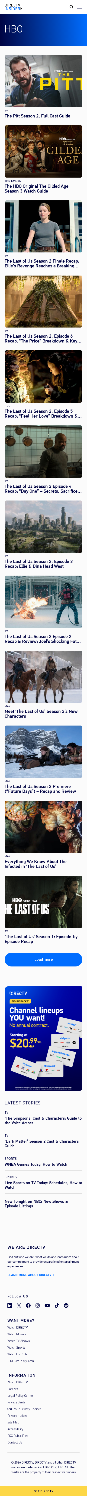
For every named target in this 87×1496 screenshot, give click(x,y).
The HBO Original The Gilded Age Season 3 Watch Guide (36, 188)
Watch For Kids (17, 1354)
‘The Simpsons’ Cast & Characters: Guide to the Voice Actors (43, 1120)
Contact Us (14, 1442)
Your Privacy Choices (27, 1409)
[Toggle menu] (80, 7)
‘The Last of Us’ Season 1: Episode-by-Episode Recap (42, 939)
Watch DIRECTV (17, 1327)
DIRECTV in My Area (20, 1361)
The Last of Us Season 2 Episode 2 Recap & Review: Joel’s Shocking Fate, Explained (42, 639)
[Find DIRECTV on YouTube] (47, 1305)
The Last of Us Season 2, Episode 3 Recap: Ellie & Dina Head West (39, 564)
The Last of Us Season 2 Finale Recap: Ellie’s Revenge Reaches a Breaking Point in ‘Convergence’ (42, 263)
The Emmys (13, 180)
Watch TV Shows (18, 1341)
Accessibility (15, 1429)
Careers (12, 1389)
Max (8, 706)
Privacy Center (17, 1402)
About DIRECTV (17, 1382)
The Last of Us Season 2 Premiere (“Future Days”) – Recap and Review (40, 789)
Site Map (13, 1422)
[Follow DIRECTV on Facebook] (28, 1305)
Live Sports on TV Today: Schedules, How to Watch (43, 1185)
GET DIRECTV (44, 1491)
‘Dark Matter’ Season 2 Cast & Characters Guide (42, 1144)
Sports (11, 1158)
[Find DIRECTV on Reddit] (66, 1305)
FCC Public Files (17, 1436)
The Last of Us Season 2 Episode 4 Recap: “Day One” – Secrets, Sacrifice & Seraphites (43, 489)
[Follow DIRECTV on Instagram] (37, 1305)
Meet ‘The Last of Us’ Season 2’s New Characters (41, 714)
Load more (43, 959)
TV (6, 110)
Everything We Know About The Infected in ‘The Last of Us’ (36, 864)
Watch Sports (16, 1348)
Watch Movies (16, 1334)
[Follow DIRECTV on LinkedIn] (9, 1305)
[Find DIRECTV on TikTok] (57, 1305)
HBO (7, 405)
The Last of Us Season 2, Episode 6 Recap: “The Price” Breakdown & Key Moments (41, 338)
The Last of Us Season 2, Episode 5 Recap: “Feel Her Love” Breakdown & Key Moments (41, 414)
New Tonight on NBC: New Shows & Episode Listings (36, 1204)
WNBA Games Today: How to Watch (36, 1164)
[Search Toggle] (71, 7)
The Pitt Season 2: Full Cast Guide (37, 116)
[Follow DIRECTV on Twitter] (19, 1305)
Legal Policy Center (20, 1396)
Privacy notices (17, 1416)
